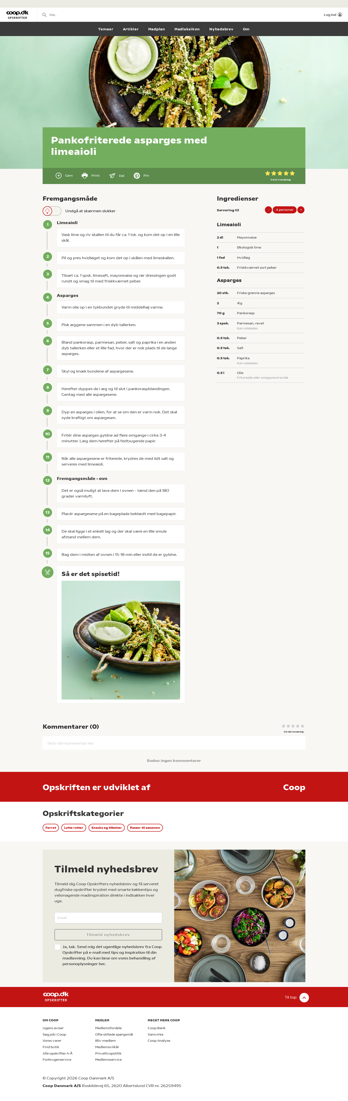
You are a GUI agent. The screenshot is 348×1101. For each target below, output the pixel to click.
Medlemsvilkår (107, 1047)
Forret (50, 827)
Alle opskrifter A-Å (57, 1053)
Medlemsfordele (108, 1028)
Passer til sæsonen (145, 827)
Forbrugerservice (57, 1060)
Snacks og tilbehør (106, 827)
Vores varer (52, 1041)
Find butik (51, 1047)
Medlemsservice (108, 1060)
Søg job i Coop (54, 1034)
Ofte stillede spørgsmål (114, 1034)
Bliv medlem (105, 1041)
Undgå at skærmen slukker (90, 211)
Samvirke (155, 1034)
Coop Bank (156, 1028)
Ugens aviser (53, 1028)
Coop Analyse (159, 1041)
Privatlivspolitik (108, 1053)
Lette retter (73, 827)
